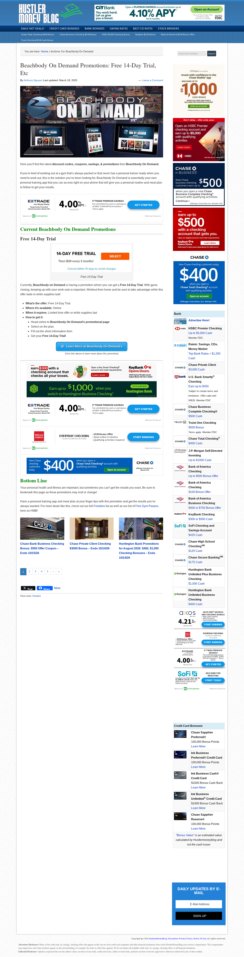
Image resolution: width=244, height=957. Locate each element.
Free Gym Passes (146, 506)
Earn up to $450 (198, 386)
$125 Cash (195, 550)
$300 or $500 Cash (200, 519)
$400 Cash (195, 443)
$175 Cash (195, 562)
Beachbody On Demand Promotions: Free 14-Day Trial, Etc (88, 69)
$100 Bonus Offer (199, 491)
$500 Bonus (196, 427)
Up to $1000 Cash (199, 460)
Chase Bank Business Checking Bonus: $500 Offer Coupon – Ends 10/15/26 (42, 548)
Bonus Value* (185, 835)
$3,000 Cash (196, 369)
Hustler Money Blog (50, 13)
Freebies (99, 506)
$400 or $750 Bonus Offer (204, 507)
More (57, 588)
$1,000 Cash (196, 583)
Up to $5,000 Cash (200, 333)
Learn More (198, 746)
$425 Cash (195, 534)
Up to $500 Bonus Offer (203, 476)
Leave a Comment (152, 80)
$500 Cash (195, 416)
